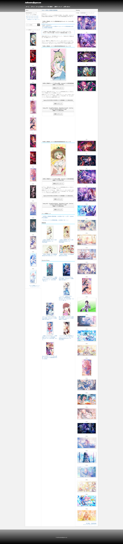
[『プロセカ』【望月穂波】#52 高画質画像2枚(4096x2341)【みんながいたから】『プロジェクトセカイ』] (86, 515)
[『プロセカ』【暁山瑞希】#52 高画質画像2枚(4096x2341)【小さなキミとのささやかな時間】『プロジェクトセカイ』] (86, 413)
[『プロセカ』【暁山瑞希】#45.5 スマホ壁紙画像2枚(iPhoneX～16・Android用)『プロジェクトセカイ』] (33, 276)
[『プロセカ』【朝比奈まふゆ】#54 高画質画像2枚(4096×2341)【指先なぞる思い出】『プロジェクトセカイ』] (86, 442)
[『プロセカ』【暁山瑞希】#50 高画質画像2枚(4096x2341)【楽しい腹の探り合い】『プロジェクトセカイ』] (86, 254)
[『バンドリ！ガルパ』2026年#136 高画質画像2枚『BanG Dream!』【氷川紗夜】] (86, 40)
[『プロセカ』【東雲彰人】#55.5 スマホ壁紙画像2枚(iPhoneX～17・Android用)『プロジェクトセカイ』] (33, 141)
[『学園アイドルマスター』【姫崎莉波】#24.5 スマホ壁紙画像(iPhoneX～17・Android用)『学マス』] (33, 107)
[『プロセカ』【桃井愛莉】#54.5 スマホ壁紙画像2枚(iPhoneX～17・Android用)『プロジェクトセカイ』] (33, 90)
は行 (27, 17)
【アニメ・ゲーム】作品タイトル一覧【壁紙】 (42, 6)
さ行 (32, 16)
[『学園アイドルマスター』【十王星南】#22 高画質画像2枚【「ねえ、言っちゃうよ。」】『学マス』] (86, 367)
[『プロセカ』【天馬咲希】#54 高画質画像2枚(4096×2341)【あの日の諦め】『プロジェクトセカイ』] (86, 486)
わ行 (37, 17)
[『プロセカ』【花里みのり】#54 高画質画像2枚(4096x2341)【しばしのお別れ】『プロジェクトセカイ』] (86, 225)
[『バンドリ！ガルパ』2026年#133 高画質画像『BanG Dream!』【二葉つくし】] (86, 305)
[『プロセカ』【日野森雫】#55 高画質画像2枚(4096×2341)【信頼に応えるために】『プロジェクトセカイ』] (86, 384)
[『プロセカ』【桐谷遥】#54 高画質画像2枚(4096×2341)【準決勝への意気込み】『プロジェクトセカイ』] (86, 268)
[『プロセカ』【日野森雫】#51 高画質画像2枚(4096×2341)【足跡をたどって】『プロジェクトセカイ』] (86, 321)
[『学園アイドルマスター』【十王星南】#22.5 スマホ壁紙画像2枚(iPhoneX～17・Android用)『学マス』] (33, 175)
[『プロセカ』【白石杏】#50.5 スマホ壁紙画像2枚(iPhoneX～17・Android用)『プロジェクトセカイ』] (33, 56)
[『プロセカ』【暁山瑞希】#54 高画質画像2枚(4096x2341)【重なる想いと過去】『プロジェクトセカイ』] (86, 239)
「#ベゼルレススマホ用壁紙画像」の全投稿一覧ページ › (55, 220)
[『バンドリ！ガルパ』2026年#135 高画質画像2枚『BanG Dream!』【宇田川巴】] (86, 194)
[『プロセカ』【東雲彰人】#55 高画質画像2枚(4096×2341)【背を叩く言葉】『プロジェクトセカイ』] (86, 146)
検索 (39, 24)
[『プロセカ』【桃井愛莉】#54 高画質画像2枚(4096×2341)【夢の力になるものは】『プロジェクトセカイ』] (86, 85)
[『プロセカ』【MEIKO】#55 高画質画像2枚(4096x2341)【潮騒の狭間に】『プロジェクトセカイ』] (86, 160)
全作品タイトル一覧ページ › (33, 19)
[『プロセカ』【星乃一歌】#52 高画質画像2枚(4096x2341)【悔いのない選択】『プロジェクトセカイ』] (86, 457)
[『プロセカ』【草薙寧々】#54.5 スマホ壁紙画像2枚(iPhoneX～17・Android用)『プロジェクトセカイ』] (33, 39)
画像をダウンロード (58, 88)
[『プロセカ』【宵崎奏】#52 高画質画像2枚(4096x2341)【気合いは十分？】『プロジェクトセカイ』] (86, 210)
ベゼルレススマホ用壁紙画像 (64, 26)
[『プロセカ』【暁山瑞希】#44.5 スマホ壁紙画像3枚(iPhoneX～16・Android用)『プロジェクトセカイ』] (33, 191)
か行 (30, 16)
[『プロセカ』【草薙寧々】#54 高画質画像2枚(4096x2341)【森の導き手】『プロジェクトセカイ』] (86, 71)
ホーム (27, 6)
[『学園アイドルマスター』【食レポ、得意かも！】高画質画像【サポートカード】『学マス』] (86, 399)
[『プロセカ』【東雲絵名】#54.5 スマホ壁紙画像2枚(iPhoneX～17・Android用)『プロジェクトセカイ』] (33, 73)
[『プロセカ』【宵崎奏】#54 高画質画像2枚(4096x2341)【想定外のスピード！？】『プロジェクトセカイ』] (86, 471)
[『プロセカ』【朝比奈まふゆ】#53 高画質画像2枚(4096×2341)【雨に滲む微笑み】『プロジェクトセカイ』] (86, 428)
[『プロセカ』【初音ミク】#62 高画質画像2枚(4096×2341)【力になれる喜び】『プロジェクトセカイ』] (86, 335)
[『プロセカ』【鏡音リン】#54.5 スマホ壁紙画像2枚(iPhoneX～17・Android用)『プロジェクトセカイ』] (33, 225)
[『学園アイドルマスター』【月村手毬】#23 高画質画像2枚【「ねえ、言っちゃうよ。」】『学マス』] (86, 286)
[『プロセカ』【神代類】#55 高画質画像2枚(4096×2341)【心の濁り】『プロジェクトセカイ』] (86, 350)
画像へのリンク (58, 103)
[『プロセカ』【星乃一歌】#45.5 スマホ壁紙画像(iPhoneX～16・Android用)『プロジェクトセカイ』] (33, 259)
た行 (35, 16)
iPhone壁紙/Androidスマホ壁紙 (50, 26)
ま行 (30, 17)
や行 (32, 17)
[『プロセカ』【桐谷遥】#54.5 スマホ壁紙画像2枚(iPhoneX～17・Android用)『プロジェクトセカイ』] (33, 242)
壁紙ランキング (58, 6)
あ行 (27, 16)
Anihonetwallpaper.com (33, 2)
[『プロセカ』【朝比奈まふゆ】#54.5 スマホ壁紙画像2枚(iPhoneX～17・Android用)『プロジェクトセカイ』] (33, 208)
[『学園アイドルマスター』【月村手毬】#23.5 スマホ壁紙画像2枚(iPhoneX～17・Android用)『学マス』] (33, 124)
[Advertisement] (58, 128)
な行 (37, 16)
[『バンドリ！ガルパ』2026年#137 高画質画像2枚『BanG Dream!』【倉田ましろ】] (86, 23)
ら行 (35, 17)
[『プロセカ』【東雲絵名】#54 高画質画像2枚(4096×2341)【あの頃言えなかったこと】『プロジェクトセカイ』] (86, 56)
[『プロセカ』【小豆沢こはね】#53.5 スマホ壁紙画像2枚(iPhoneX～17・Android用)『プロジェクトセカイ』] (33, 158)
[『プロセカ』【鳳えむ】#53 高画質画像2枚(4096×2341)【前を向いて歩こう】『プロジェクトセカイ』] (86, 500)
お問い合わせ (66, 6)
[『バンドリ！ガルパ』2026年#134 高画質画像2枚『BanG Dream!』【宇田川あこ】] (86, 177)
